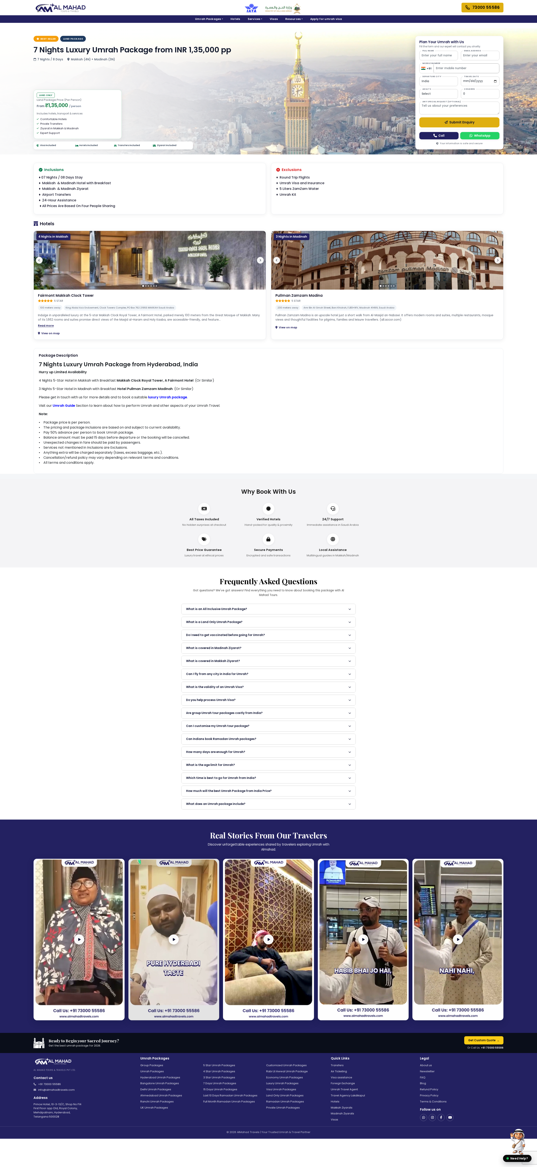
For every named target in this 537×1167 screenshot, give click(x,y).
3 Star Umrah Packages (219, 1077)
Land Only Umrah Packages (285, 1095)
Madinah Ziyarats (342, 1113)
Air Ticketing (339, 1071)
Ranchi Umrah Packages (157, 1101)
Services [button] (254, 19)
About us (426, 1065)
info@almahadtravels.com (56, 1090)
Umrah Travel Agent (344, 1089)
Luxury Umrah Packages (282, 1083)
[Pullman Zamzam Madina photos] (387, 260)
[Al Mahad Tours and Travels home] (60, 7)
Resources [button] (293, 19)
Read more (46, 325)
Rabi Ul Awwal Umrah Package (287, 1071)
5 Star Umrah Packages (219, 1065)
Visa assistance (341, 1077)
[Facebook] (441, 1117)
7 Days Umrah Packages (219, 1083)
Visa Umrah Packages (281, 1089)
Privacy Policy (429, 1095)
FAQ (422, 1077)
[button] (517, 1144)
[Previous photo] (39, 260)
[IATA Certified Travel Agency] (251, 7)
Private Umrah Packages (283, 1107)
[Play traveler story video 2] (173, 939)
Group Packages (151, 1065)
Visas (274, 19)
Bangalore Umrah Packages (159, 1083)
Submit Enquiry (461, 122)
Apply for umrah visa (326, 19)
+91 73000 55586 (492, 1047)
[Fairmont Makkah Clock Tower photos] (150, 260)
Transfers (337, 1065)
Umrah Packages (152, 1071)
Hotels (235, 19)
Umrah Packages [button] (208, 19)
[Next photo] (260, 260)
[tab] (143, 286)
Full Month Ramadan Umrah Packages (229, 1101)
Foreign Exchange (343, 1083)
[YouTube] (450, 1117)
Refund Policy (429, 1089)
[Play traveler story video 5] (457, 939)
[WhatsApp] (423, 1117)
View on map (50, 333)
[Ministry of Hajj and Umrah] (283, 7)
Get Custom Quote (483, 1040)
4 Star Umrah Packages (219, 1071)
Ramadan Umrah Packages (285, 1101)
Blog (423, 1083)
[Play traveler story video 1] (79, 939)
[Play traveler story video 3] (268, 939)
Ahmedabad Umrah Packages (161, 1095)
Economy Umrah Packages (284, 1077)
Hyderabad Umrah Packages (160, 1077)
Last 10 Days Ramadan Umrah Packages (230, 1095)
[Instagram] (432, 1117)
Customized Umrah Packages (286, 1065)
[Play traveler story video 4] (363, 939)
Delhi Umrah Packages (155, 1089)
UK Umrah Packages (154, 1107)
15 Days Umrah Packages (220, 1089)
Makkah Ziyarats (341, 1107)
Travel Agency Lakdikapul (348, 1095)
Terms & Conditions (433, 1101)
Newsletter (427, 1071)
